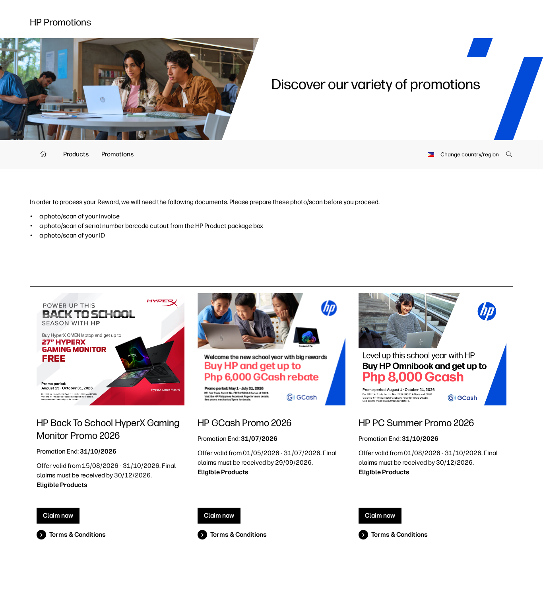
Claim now (58, 515)
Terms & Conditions (77, 534)
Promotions (117, 154)
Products (76, 154)
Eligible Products (62, 485)
